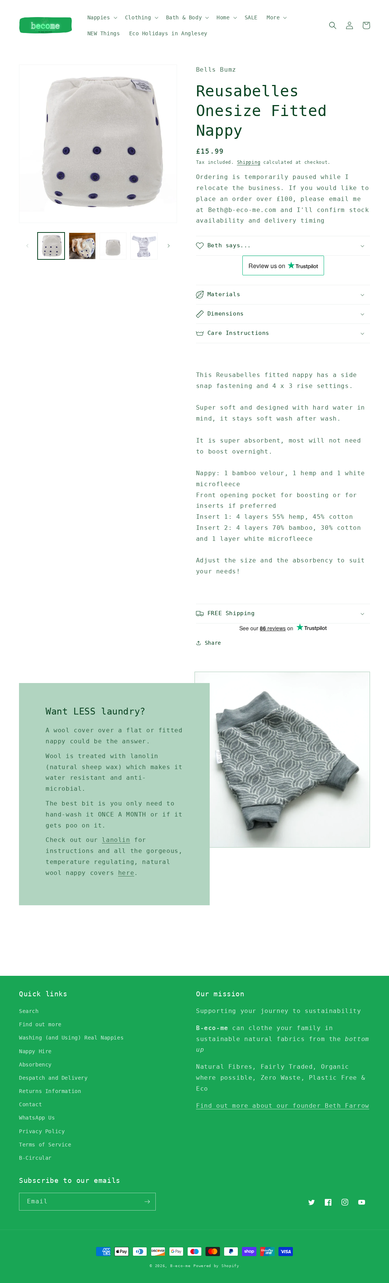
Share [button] (213, 643)
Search (29, 1011)
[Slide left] (27, 245)
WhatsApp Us (37, 1118)
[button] (101, 17)
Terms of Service (45, 1145)
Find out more (40, 1024)
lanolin (116, 839)
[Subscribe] (147, 1202)
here (126, 872)
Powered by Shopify (216, 1266)
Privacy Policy (42, 1131)
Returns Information (50, 1091)
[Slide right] (168, 245)
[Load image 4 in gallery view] (143, 245)
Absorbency (35, 1065)
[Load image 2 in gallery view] (81, 245)
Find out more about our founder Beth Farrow (282, 1105)
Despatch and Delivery (53, 1078)
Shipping (249, 162)
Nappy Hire (35, 1051)
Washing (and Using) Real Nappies (71, 1038)
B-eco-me (180, 1266)
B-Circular (35, 1158)
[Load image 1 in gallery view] (51, 245)
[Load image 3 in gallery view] (113, 245)
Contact (30, 1104)
